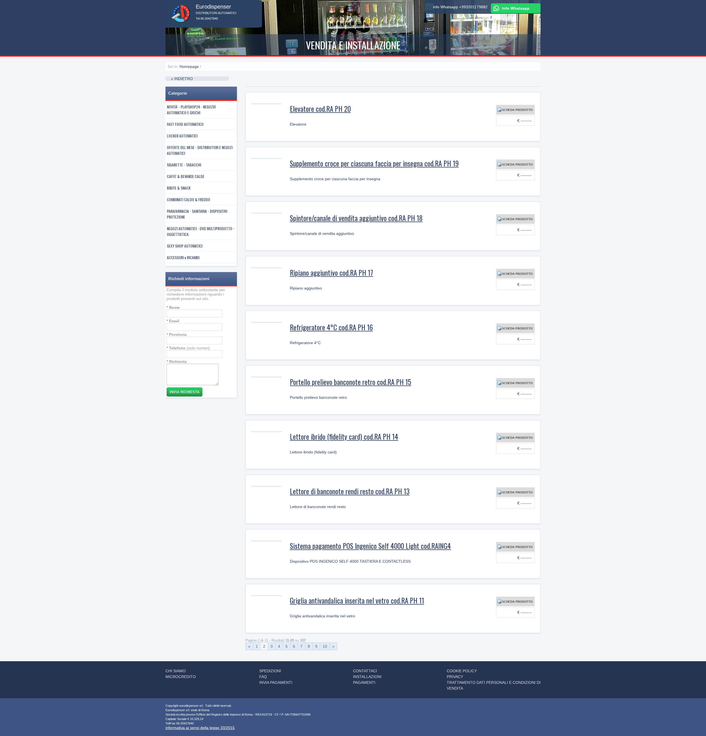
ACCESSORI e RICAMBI (183, 257)
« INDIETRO (182, 78)
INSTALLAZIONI (367, 676)
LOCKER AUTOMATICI (182, 136)
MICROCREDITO (180, 676)
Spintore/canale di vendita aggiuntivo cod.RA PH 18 (356, 218)
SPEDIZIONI (270, 671)
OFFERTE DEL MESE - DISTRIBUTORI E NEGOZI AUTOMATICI (199, 150)
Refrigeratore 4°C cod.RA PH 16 (331, 327)
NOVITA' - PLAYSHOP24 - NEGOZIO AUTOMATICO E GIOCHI (191, 109)
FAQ (263, 676)
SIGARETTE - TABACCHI (184, 165)
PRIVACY (455, 676)
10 (325, 646)
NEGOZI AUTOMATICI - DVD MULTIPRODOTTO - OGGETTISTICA (200, 231)
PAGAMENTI (364, 682)
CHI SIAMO (175, 671)
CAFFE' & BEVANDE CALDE (185, 176)
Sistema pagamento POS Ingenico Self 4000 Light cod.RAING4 (370, 546)
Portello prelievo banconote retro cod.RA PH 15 (350, 382)
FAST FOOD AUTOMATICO (185, 124)
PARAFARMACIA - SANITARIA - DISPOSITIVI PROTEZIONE (197, 214)
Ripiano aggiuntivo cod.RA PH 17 (331, 272)
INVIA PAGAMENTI (275, 682)
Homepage (189, 66)
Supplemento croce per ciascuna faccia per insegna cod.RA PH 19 (374, 163)
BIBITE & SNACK (179, 188)
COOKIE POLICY (462, 671)
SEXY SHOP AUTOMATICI (184, 246)
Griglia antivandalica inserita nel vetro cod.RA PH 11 (357, 600)
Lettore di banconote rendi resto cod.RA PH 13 (350, 491)
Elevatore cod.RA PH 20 (320, 108)
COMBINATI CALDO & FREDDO (188, 199)
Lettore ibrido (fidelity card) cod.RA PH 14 (344, 436)
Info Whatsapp (516, 8)
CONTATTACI (365, 671)
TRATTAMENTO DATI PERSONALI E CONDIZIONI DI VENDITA (494, 685)
